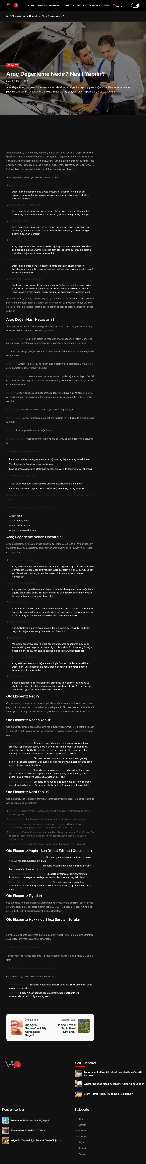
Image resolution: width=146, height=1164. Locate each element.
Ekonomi (42, 5)
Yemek (106, 5)
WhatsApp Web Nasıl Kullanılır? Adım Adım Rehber (114, 1083)
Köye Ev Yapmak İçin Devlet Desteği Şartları (37, 1140)
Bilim (31, 5)
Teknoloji (93, 5)
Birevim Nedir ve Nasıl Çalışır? (29, 1130)
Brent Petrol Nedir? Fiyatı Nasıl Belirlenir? (108, 1093)
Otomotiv (68, 5)
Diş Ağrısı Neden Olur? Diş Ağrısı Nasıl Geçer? (35, 1030)
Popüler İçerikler (13, 1109)
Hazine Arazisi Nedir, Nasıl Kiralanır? (66, 1028)
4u (7, 16)
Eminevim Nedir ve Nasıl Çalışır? (30, 1120)
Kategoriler (82, 1109)
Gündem (54, 5)
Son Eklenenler (85, 1063)
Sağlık (81, 5)
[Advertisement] (125, 147)
